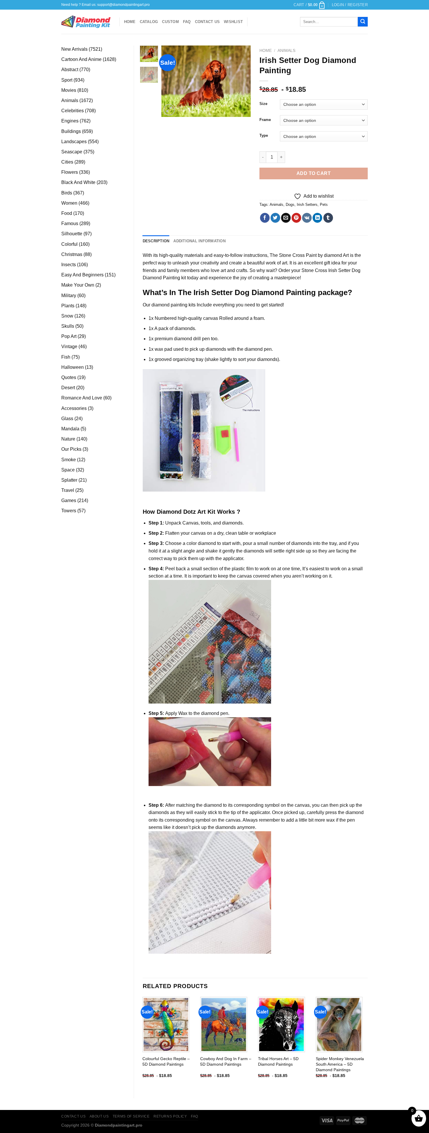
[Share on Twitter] (275, 218)
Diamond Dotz (176, 511)
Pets (324, 204)
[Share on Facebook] (265, 218)
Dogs (290, 204)
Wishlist (233, 22)
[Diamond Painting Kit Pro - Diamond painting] (86, 21)
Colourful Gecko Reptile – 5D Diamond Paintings (166, 1061)
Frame (265, 120)
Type (263, 136)
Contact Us (207, 22)
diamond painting (169, 304)
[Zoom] (169, 109)
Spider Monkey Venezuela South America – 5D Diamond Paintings (340, 1064)
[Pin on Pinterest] (296, 218)
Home (130, 22)
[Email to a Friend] (286, 218)
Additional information (199, 241)
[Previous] (170, 81)
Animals (286, 50)
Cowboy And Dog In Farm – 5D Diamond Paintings (225, 1061)
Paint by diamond (324, 255)
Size (263, 104)
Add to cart (314, 173)
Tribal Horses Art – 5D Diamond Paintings (278, 1061)
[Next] (241, 81)
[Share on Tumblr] (328, 218)
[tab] (156, 241)
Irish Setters (307, 204)
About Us (99, 1116)
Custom (170, 22)
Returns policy (170, 1116)
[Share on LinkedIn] (317, 218)
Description (156, 241)
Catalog (149, 22)
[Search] (363, 22)
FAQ (187, 22)
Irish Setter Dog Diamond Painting (254, 292)
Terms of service (131, 1116)
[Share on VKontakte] (307, 218)
